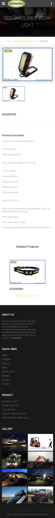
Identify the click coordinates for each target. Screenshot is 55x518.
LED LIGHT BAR (8, 409)
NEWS (4, 367)
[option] (27, 64)
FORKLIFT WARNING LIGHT (14, 414)
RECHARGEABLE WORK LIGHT (25, 41)
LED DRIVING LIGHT (10, 405)
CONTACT (6, 384)
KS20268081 (17, 288)
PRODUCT (6, 363)
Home (9, 41)
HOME (4, 355)
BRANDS (5, 376)
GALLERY (6, 380)
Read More (17, 338)
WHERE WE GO (8, 372)
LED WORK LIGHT (9, 401)
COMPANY (6, 359)
